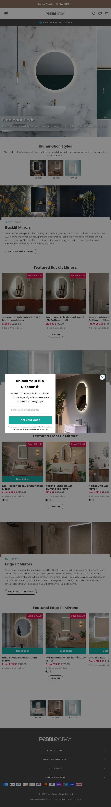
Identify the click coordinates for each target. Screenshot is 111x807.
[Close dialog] (102, 377)
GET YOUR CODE (30, 420)
